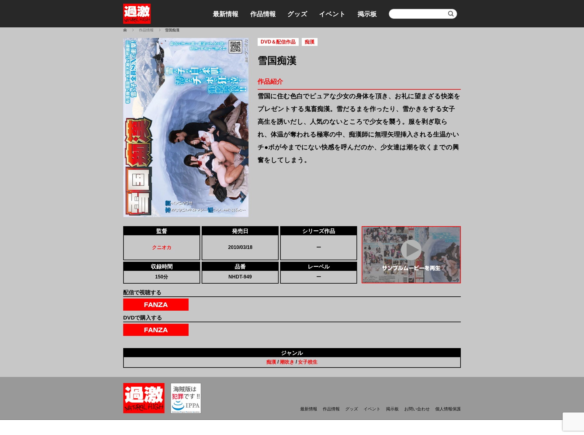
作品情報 (263, 13)
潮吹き (287, 361)
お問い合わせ (417, 408)
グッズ (297, 13)
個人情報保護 (448, 408)
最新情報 (225, 13)
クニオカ (162, 247)
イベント (332, 13)
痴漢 (271, 361)
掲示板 (367, 13)
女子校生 (308, 361)
